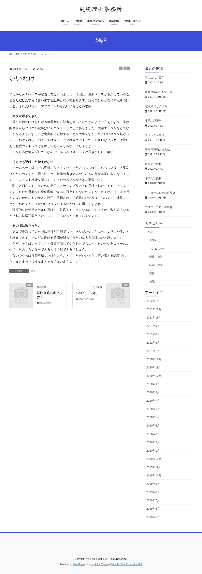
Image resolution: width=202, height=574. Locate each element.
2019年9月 (153, 483)
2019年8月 (153, 492)
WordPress (79, 564)
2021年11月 (153, 317)
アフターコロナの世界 (159, 207)
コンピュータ (157, 248)
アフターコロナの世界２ (160, 192)
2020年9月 (153, 384)
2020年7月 (153, 400)
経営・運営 (156, 265)
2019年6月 (153, 508)
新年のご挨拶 (153, 163)
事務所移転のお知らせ (159, 91)
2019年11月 (153, 467)
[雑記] (117, 290)
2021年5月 (153, 342)
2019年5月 (153, 517)
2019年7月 (153, 500)
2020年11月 (153, 367)
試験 (152, 273)
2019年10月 (153, 475)
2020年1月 (153, 450)
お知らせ (154, 240)
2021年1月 (153, 350)
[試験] (21, 290)
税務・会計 (156, 256)
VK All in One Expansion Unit (126, 564)
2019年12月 (153, 458)
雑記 (124, 68)
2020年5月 (153, 417)
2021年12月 (153, 309)
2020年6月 (153, 409)
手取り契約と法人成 (157, 149)
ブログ (150, 231)
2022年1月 (153, 301)
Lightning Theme (100, 564)
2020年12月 (153, 359)
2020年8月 (153, 392)
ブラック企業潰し (156, 135)
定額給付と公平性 (156, 106)
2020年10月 (153, 375)
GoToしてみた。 (88, 293)
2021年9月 (153, 325)
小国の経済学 (153, 120)
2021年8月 (153, 334)
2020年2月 (153, 442)
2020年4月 (153, 425)
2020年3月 (153, 434)
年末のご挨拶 (153, 178)
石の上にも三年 (154, 77)
